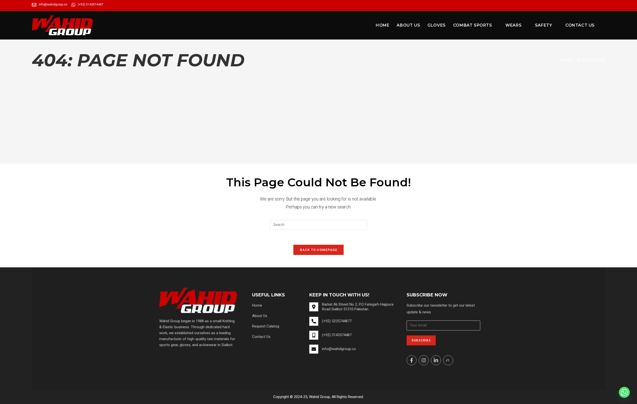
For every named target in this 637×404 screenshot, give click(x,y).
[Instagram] (424, 360)
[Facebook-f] (412, 360)
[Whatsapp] (624, 392)
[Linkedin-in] (436, 360)
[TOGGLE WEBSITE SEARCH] (603, 25)
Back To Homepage (318, 250)
